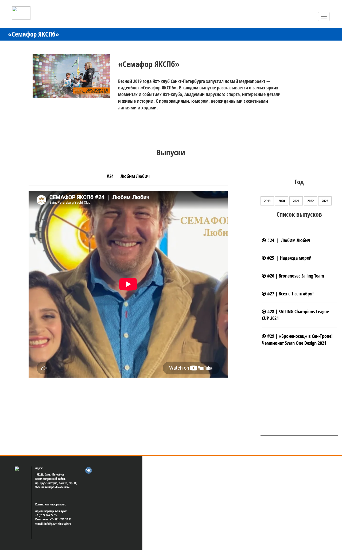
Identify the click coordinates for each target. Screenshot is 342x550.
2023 (325, 200)
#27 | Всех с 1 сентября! (290, 293)
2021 (296, 200)
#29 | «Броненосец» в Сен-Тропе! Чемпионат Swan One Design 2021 (297, 339)
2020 (281, 200)
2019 (267, 200)
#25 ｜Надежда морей (289, 258)
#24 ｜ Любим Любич (288, 240)
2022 (310, 200)
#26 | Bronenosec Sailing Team (295, 275)
